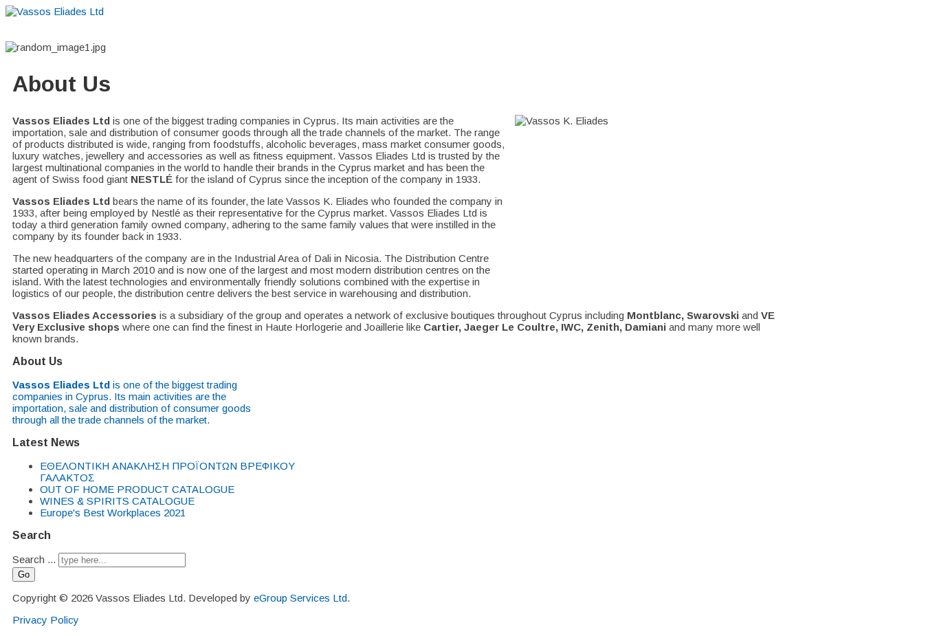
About (380, 29)
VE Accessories (565, 29)
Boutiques (492, 29)
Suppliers (431, 29)
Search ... (34, 559)
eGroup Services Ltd (300, 598)
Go (24, 574)
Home (335, 29)
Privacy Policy (45, 620)
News (628, 29)
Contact (676, 29)
